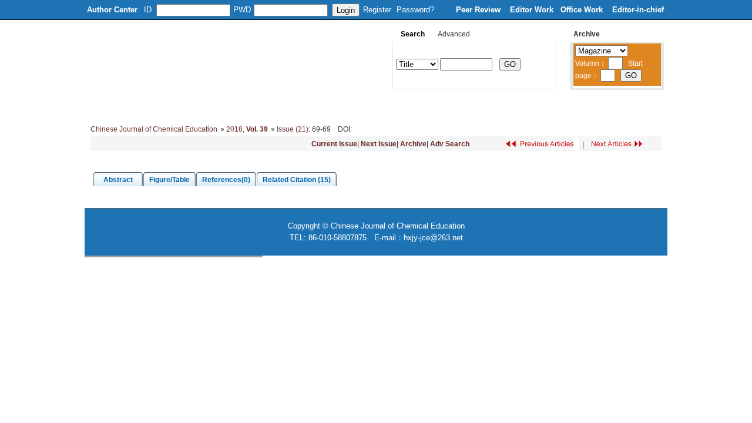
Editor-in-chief (638, 9)
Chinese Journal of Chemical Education (153, 129)
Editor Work (531, 9)
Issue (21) (292, 129)
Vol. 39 (257, 129)
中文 (608, 106)
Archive (413, 144)
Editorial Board (199, 106)
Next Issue (379, 144)
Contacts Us (560, 106)
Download (450, 106)
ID (148, 9)
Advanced (454, 34)
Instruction (327, 106)
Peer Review (479, 9)
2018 (234, 129)
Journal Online (388, 106)
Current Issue (334, 144)
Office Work (582, 9)
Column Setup (267, 106)
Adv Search (449, 144)
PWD (242, 9)
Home (105, 106)
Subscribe (504, 106)
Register (377, 9)
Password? (415, 9)
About (145, 106)
